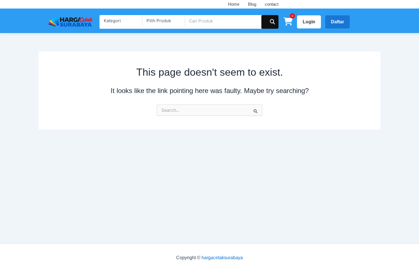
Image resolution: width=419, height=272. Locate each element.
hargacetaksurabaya (222, 257)
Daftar (337, 21)
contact (271, 4)
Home (233, 4)
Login (309, 21)
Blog (252, 4)
